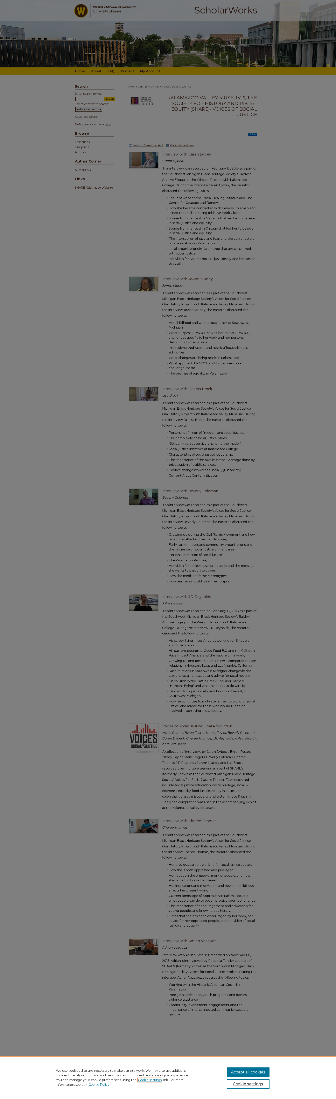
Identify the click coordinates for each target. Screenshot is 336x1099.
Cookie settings (150, 1080)
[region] (168, 1077)
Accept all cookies (248, 1072)
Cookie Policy (99, 1085)
